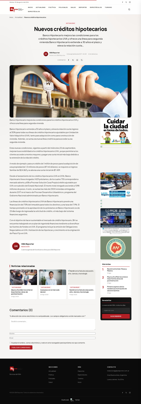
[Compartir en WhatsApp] (77, 60)
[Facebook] (122, 2)
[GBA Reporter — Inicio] (17, 9)
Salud (73, 7)
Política (52, 7)
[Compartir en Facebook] (68, 60)
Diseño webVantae (71, 400)
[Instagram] (129, 2)
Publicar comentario (21, 347)
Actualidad (40, 7)
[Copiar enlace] (82, 60)
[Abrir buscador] (129, 9)
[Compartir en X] (73, 60)
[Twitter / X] (126, 2)
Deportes (83, 7)
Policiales (63, 7)
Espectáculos (96, 7)
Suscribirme (115, 316)
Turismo (108, 7)
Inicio (30, 7)
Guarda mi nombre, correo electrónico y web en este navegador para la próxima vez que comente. (48, 343)
